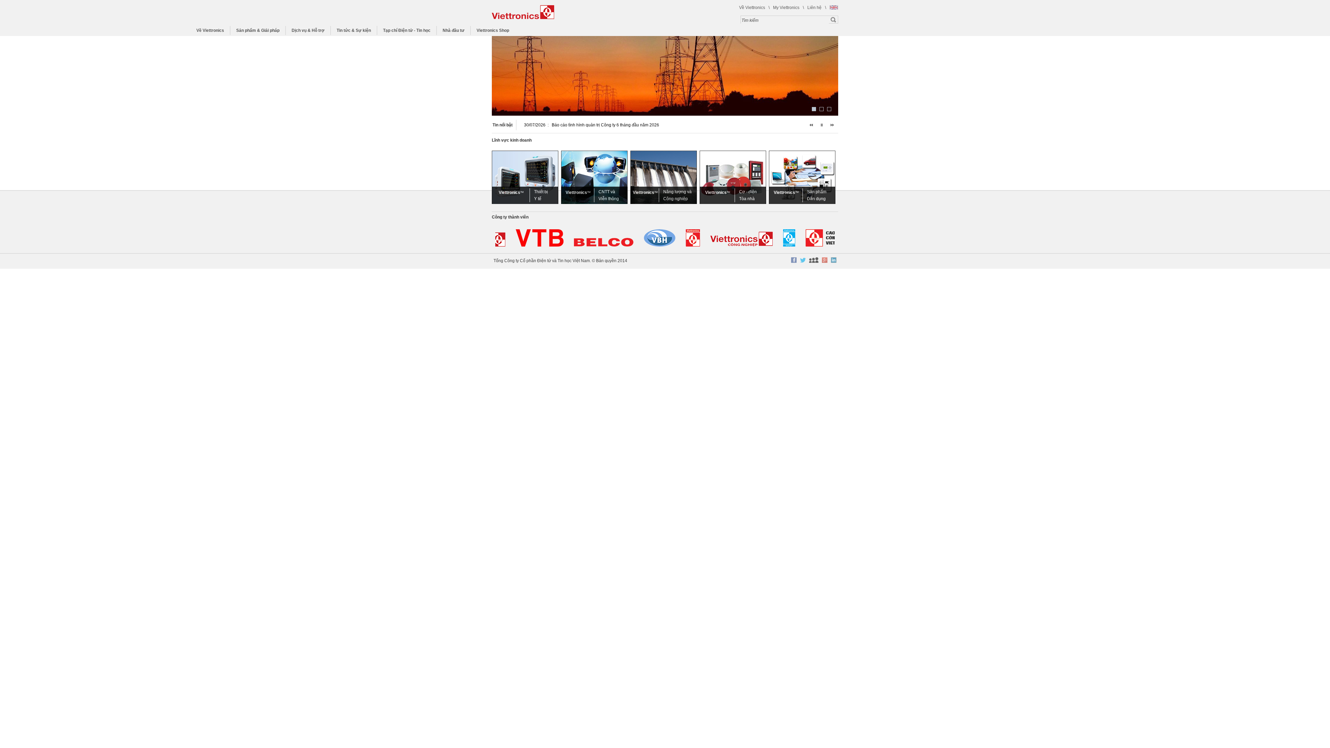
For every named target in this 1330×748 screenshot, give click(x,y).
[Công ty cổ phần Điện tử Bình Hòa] (651, 238)
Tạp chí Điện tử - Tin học (407, 30)
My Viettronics (786, 7)
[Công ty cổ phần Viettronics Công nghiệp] (733, 238)
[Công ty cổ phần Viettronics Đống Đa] (684, 238)
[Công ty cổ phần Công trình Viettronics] (781, 238)
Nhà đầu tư (453, 30)
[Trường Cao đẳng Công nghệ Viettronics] (822, 238)
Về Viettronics (752, 7)
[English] (834, 7)
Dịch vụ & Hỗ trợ (308, 30)
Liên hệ (814, 7)
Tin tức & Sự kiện (354, 30)
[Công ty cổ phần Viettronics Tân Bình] (531, 238)
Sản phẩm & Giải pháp (258, 30)
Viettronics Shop (493, 30)
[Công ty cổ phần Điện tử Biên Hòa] (595, 238)
